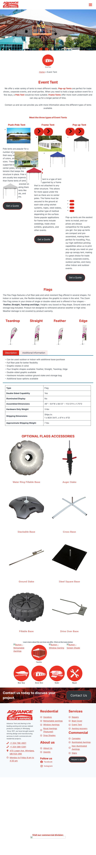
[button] (26, 464)
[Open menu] (90, 4)
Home (42, 72)
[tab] (72, 201)
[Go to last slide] (39, 132)
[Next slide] (48, 132)
